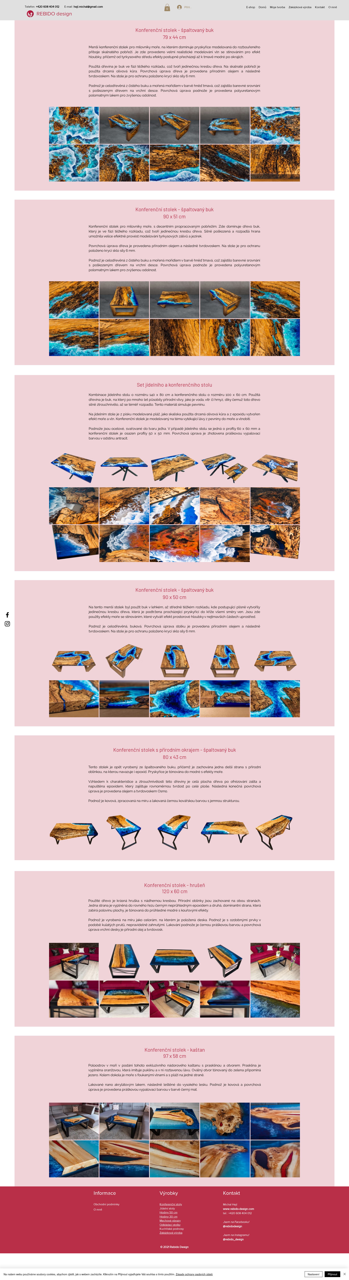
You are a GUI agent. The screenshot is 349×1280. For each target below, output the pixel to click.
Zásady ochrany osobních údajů (194, 1274)
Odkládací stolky (170, 1224)
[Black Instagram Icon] (7, 623)
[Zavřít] (344, 1274)
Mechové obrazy (170, 1220)
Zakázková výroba (171, 1232)
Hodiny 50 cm (168, 1212)
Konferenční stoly (171, 1204)
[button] (167, 7)
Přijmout (332, 1274)
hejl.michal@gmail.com (88, 6)
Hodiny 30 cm (168, 1216)
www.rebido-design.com (238, 1208)
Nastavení (313, 1274)
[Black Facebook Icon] (7, 614)
